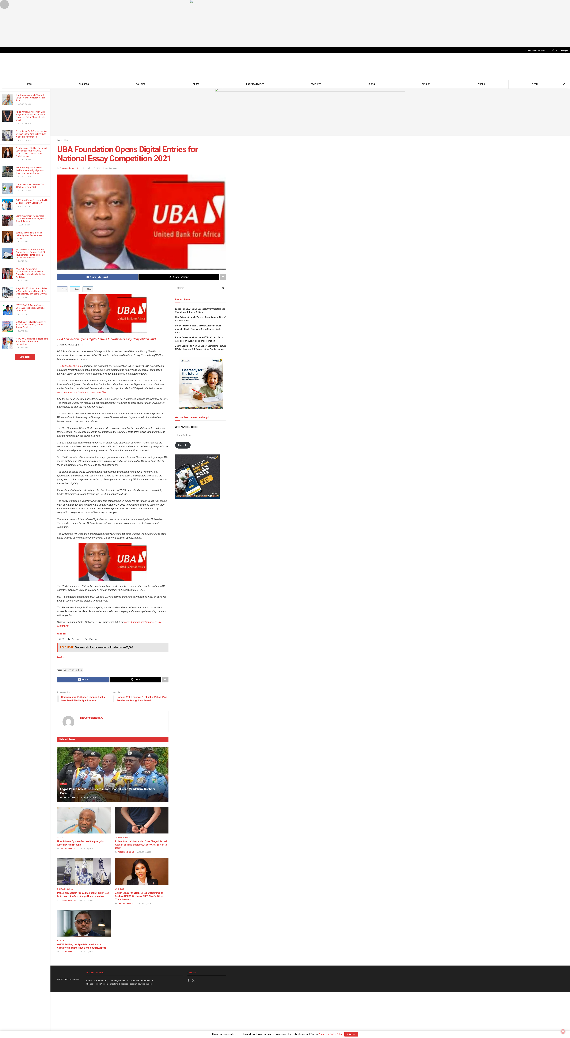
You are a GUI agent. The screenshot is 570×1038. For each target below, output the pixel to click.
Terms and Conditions (139, 980)
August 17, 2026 (86, 952)
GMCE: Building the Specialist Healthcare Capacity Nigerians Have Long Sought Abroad (30, 170)
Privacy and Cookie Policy (330, 1034)
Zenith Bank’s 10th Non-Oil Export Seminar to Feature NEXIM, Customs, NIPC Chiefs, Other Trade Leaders (139, 896)
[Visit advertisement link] (285, 23)
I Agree (351, 1034)
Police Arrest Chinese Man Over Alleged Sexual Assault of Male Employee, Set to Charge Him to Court (141, 845)
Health (60, 940)
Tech (535, 84)
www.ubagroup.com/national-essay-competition (82, 392)
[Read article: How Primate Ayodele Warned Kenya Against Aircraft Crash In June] (84, 820)
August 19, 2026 (86, 900)
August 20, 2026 (89, 798)
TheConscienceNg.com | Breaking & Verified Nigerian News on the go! (119, 984)
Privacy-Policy (118, 980)
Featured (316, 84)
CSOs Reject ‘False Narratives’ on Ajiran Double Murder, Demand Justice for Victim (31, 325)
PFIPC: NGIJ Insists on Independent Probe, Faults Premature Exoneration (32, 341)
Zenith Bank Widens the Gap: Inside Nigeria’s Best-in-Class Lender (29, 235)
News (29, 84)
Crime (196, 84)
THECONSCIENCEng (69, 366)
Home (59, 140)
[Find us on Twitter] (557, 50)
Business (84, 84)
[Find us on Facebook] (553, 50)
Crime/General (123, 837)
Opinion (426, 84)
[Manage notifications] (563, 1031)
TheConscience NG (69, 168)
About (89, 980)
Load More (25, 357)
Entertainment (255, 84)
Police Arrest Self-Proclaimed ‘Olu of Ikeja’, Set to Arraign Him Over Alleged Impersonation (31, 134)
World (481, 84)
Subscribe (183, 445)
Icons (371, 84)
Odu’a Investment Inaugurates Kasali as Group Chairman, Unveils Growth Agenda (31, 218)
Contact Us (101, 980)
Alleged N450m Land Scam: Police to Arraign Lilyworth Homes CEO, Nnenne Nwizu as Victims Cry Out (32, 291)
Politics (140, 84)
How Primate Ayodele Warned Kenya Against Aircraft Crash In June (30, 98)
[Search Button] (564, 84)
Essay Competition (73, 670)
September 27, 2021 (91, 168)
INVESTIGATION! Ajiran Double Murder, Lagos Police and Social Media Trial (30, 308)
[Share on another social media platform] (223, 277)
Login (565, 50)
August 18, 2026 (144, 904)
